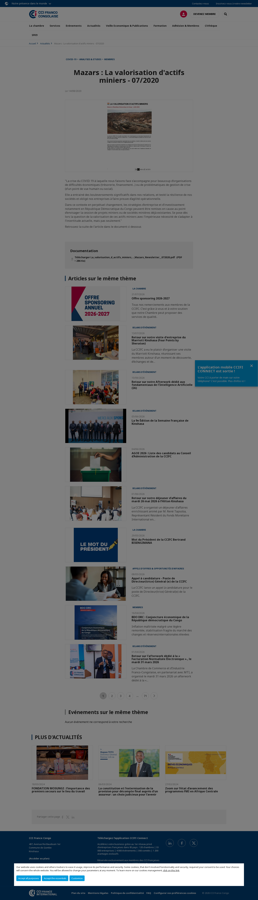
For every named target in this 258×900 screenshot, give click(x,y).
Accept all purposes (28, 878)
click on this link (171, 870)
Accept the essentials (55, 878)
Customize (77, 878)
